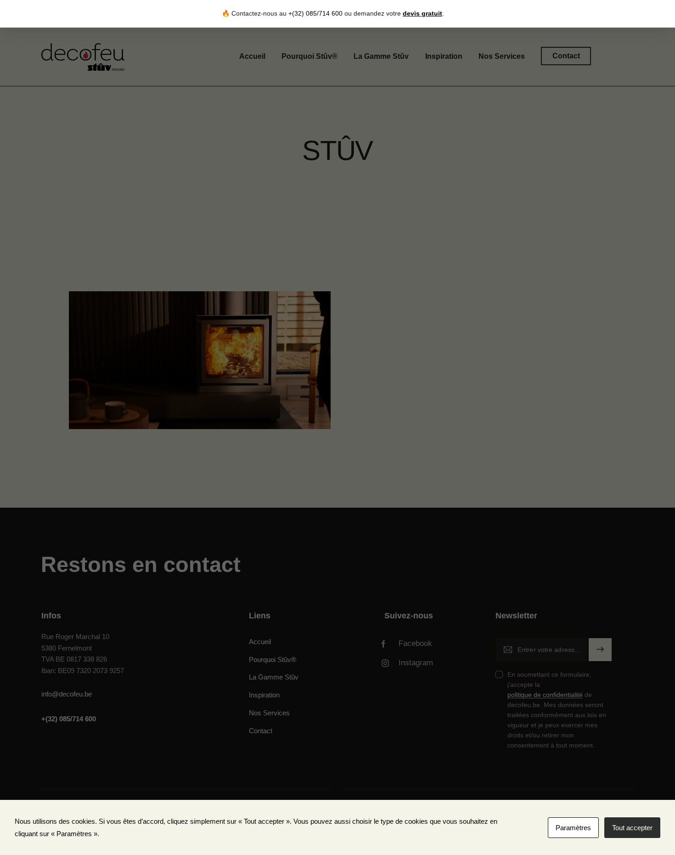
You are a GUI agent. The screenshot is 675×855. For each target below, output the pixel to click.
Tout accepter (632, 828)
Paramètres (573, 828)
